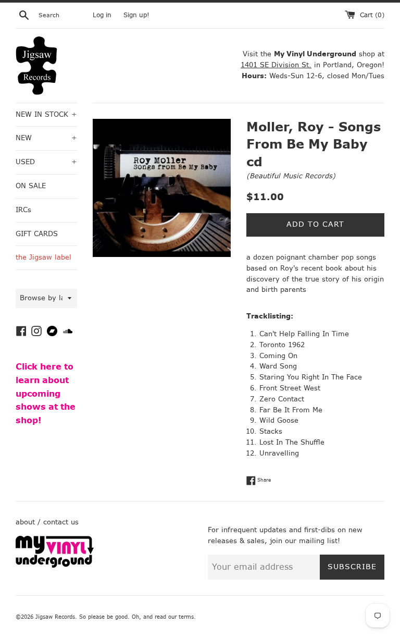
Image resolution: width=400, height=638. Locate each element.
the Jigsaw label (43, 257)
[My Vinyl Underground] (55, 565)
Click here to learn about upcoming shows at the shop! (46, 393)
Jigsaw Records (55, 617)
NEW (46, 137)
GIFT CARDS (37, 233)
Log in (102, 15)
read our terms (174, 617)
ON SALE (31, 185)
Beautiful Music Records (290, 175)
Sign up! (136, 15)
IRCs (23, 209)
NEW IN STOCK (46, 114)
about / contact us (47, 522)
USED (46, 161)
